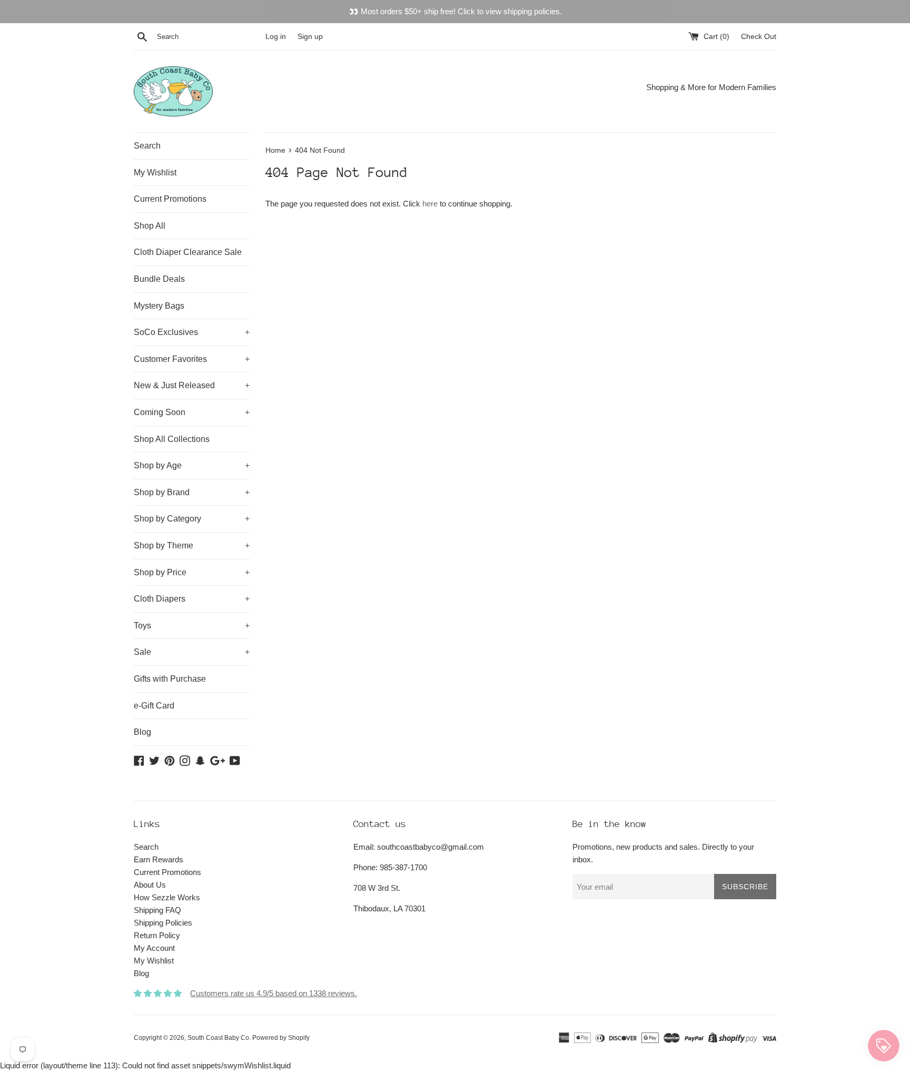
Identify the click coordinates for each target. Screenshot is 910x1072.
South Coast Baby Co (218, 1037)
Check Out (758, 37)
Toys (192, 625)
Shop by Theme (192, 545)
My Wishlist (155, 172)
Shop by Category (192, 518)
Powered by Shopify (281, 1037)
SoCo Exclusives (192, 332)
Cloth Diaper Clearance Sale (188, 252)
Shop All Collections (172, 439)
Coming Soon (192, 412)
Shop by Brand (192, 492)
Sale (192, 651)
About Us (150, 884)
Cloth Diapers (192, 598)
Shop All (149, 225)
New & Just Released (192, 385)
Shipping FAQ (157, 910)
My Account (154, 947)
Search (147, 145)
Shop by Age (192, 465)
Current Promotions (170, 198)
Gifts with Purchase (170, 678)
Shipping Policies (163, 922)
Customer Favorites (192, 359)
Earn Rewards (158, 859)
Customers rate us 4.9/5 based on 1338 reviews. (273, 993)
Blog (142, 731)
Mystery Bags (159, 305)
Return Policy (157, 935)
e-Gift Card (154, 705)
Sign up (310, 37)
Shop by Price (192, 572)
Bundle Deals (159, 278)
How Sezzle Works (167, 897)
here (430, 203)
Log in (275, 37)
